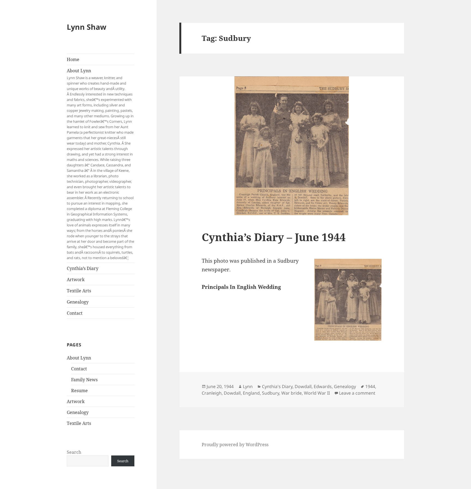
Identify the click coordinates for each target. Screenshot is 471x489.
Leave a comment (357, 393)
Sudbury (270, 393)
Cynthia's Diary (277, 386)
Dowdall (303, 386)
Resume (79, 391)
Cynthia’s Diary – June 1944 (274, 237)
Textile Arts (79, 291)
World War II (317, 393)
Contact (75, 313)
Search (74, 452)
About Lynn (100, 164)
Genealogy (78, 302)
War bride (291, 393)
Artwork (75, 280)
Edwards (323, 386)
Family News (84, 380)
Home (73, 59)
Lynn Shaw (86, 27)
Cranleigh (212, 393)
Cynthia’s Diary (82, 268)
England (251, 393)
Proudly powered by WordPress (235, 445)
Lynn (248, 386)
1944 (370, 386)
